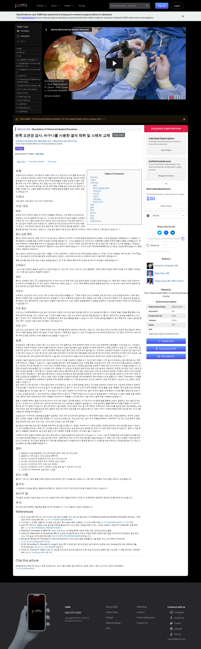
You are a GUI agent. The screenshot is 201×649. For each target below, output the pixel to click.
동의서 (93, 212)
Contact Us (142, 623)
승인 (92, 215)
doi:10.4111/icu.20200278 (46, 546)
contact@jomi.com (176, 639)
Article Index (112, 612)
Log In (177, 5)
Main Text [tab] (21, 161)
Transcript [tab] (52, 161)
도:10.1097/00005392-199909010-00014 (43, 527)
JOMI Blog (142, 607)
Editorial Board (113, 623)
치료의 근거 (98, 202)
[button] (115, 63)
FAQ (108, 628)
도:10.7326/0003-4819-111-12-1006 (117, 522)
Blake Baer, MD (162, 273)
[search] (147, 5)
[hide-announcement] (182, 16)
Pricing (82, 5)
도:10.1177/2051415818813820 (58, 519)
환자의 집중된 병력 (101, 188)
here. (103, 119)
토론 (92, 204)
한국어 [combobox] (156, 215)
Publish (67, 5)
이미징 (96, 193)
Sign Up (162, 5)
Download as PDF (167, 348)
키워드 (93, 180)
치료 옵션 (97, 199)
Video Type (22, 26)
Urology (19, 148)
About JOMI (111, 607)
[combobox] (127, 5)
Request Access (166, 175)
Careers (141, 612)
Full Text (40, 153)
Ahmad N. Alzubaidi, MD (166, 266)
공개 (92, 210)
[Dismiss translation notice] (184, 119)
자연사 (96, 196)
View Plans (166, 150)
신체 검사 (97, 191)
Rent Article (166, 206)
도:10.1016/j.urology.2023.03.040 (35, 541)
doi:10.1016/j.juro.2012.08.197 (39, 552)
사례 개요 (94, 182)
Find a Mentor (167, 356)
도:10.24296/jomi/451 (25, 568)
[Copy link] (183, 238)
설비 (92, 207)
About (54, 5)
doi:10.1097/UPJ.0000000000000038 (68, 536)
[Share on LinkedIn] (173, 232)
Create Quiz (168, 341)
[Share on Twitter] (159, 232)
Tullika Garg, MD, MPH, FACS (169, 281)
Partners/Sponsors (146, 617)
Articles (40, 5)
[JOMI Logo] (21, 5)
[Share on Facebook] (166, 232)
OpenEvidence (28, 18)
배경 (95, 185)
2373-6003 (75, 612)
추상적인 (94, 177)
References (95, 221)
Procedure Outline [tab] (36, 161)
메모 (92, 218)
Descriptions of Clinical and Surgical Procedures (54, 129)
